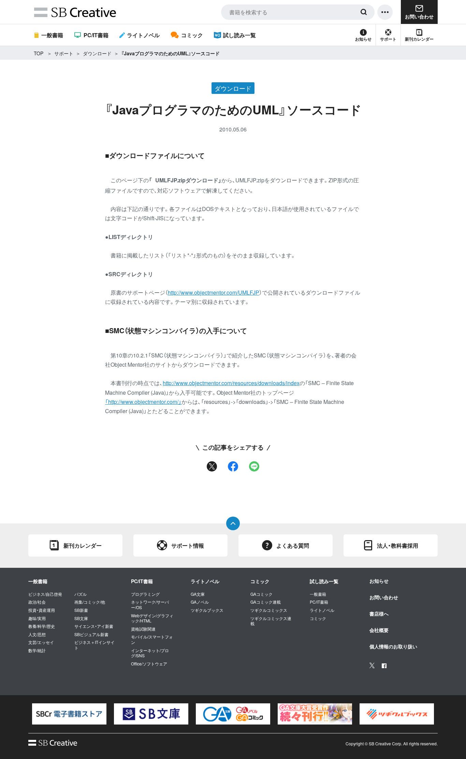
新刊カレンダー (419, 39)
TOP (38, 53)
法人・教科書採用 (397, 545)
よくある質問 (292, 545)
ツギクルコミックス (268, 610)
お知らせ (363, 39)
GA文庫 (198, 594)
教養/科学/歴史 (41, 626)
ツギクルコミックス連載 (270, 621)
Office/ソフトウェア (149, 663)
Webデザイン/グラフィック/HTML (152, 618)
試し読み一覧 (239, 35)
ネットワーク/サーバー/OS (150, 604)
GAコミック (261, 594)
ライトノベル (143, 35)
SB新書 (81, 610)
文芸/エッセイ (41, 642)
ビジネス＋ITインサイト (94, 644)
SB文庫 (81, 618)
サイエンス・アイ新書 (93, 626)
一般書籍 (52, 35)
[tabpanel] (69, 714)
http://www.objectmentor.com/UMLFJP (213, 292)
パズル (80, 594)
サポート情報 (187, 545)
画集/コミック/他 (89, 602)
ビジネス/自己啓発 (45, 594)
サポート (388, 39)
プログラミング (145, 594)
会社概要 (379, 630)
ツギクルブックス (207, 610)
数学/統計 (37, 650)
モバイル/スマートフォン (152, 639)
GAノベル (200, 602)
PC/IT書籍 (96, 35)
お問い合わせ (383, 597)
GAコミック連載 (265, 602)
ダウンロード (97, 53)
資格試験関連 (143, 629)
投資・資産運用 (41, 610)
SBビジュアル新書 (91, 634)
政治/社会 (37, 602)
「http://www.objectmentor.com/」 (143, 402)
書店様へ (379, 613)
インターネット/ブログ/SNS (150, 653)
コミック (192, 35)
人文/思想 (37, 634)
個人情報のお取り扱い (393, 646)
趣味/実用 (37, 618)
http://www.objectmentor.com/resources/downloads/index (231, 383)
